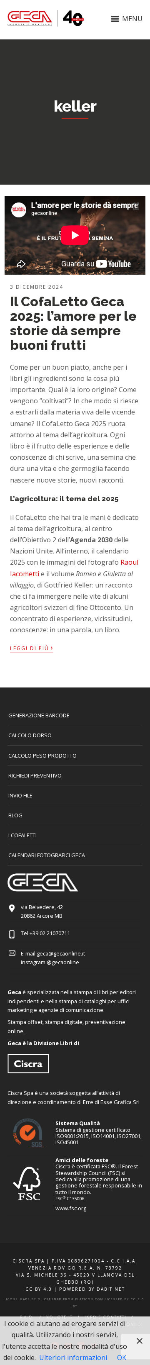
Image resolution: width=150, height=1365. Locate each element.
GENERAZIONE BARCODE (39, 715)
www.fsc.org (70, 1208)
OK (121, 1357)
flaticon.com (89, 1299)
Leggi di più (31, 647)
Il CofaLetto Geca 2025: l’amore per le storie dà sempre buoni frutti (73, 323)
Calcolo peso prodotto (42, 755)
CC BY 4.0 (38, 1289)
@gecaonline (63, 962)
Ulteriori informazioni (73, 1357)
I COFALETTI (22, 835)
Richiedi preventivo (35, 775)
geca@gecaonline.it (61, 953)
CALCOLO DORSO (30, 735)
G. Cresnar (50, 1299)
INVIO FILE (20, 795)
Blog (15, 815)
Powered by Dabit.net (92, 1289)
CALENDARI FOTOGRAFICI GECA (46, 855)
